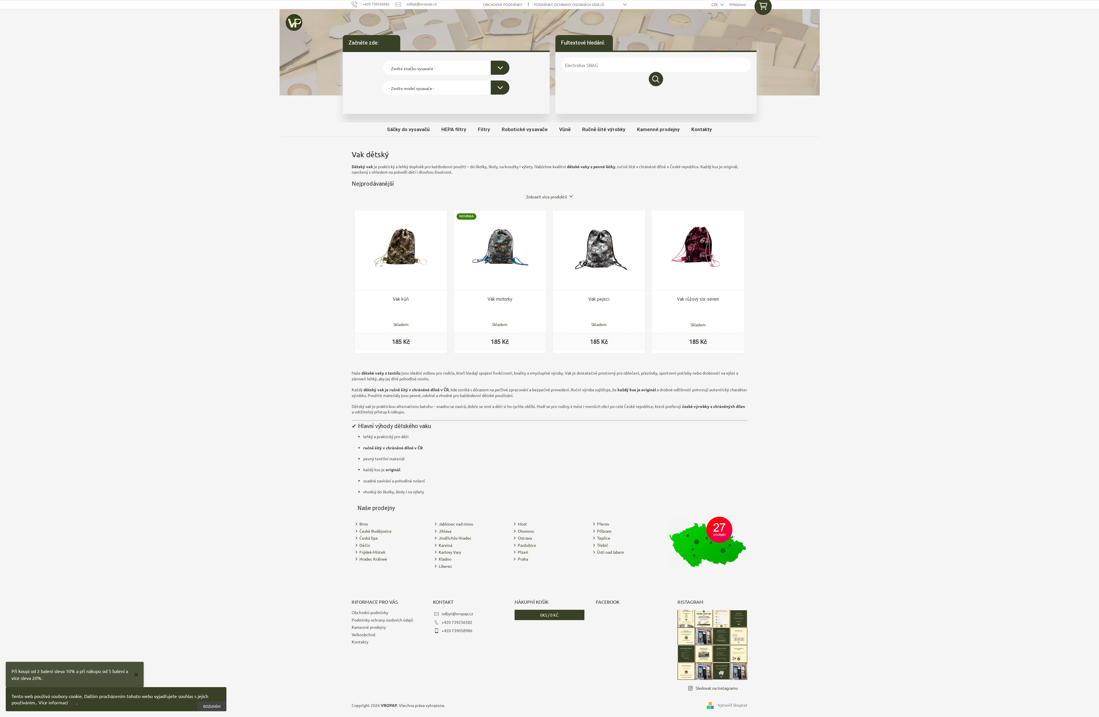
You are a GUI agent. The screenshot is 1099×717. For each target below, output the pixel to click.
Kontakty (360, 641)
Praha (523, 558)
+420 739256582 (457, 622)
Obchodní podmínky (502, 4)
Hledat (656, 79)
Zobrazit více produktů (546, 196)
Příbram (604, 531)
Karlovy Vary (450, 552)
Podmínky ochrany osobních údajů (569, 4)
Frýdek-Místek (372, 552)
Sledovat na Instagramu (717, 688)
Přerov (603, 523)
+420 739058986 (457, 630)
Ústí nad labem (610, 552)
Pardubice (527, 545)
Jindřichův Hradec (455, 537)
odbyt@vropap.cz (457, 613)
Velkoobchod (363, 634)
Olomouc (526, 531)
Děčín (364, 545)
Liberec (445, 566)
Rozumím (211, 706)
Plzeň (523, 552)
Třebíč (602, 545)
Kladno (445, 558)
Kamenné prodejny (369, 627)
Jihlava (445, 531)
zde (72, 702)
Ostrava (525, 537)
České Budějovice (375, 531)
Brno (363, 523)
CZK (715, 4)
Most (522, 523)
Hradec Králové (373, 558)
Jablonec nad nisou (456, 523)
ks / (549, 615)
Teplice (603, 537)
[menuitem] (408, 129)
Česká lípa (368, 537)
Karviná (445, 545)
